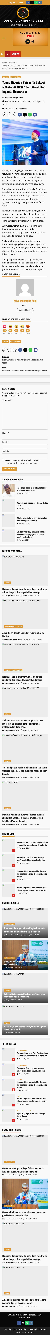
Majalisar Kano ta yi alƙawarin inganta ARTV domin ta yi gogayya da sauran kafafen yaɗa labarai (8, 535)
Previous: (22, 359)
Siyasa (7, 1023)
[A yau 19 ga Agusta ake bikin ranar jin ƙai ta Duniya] (25, 614)
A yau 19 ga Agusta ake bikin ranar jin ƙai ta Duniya (23, 634)
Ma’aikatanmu (35, 1315)
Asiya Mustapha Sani (14, 97)
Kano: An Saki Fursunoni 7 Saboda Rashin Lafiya (8, 505)
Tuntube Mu (24, 1317)
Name (5, 433)
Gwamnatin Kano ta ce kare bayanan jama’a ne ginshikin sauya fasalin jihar (8, 860)
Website (5, 451)
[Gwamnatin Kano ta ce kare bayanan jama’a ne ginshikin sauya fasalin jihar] (25, 1194)
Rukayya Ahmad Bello (11, 596)
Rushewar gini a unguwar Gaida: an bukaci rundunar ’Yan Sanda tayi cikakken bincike (22, 678)
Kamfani (24, 1315)
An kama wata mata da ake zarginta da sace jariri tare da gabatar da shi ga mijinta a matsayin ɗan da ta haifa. (22, 724)
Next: (24, 369)
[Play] (28, 41)
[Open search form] (2, 54)
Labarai (5, 77)
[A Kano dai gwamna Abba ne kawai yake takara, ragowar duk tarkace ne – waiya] (25, 1281)
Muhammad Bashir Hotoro (13, 639)
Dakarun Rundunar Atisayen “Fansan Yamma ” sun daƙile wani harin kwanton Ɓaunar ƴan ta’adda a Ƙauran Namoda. (23, 818)
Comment (7, 400)
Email (5, 442)
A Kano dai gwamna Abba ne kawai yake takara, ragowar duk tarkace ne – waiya (8, 890)
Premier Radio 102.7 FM (23, 21)
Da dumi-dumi (15, 77)
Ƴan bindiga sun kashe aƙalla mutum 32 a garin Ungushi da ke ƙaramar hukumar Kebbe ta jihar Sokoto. (24, 771)
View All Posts (25, 310)
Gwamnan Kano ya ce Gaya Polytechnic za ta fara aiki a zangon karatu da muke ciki (8, 845)
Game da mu (13, 1315)
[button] (3, 38)
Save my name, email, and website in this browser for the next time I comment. (22, 462)
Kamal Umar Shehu (12, 935)
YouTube (15, 54)
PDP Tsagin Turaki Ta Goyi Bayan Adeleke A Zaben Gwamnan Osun (8, 490)
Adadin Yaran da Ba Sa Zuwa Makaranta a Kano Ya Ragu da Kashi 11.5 (8, 520)
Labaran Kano (17, 670)
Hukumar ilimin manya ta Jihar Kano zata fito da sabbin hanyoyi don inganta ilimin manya (24, 590)
